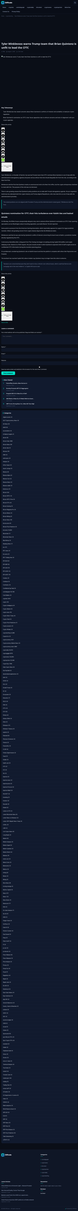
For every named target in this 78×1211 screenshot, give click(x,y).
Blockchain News (7, 537)
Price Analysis (6, 961)
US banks (5, 1092)
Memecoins (6, 865)
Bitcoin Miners (6, 513)
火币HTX (5, 1140)
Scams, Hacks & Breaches (10, 1006)
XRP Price (5, 1126)
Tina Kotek (6, 1068)
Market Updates (7, 848)
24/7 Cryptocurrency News (10, 420)
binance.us (5, 489)
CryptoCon (6, 636)
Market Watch (6, 852)
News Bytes (6, 900)
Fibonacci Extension (8, 739)
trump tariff (6, 1088)
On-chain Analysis (7, 910)
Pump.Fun (5, 968)
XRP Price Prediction (8, 1133)
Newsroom (6, 903)
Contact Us (6, 11)
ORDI (4, 917)
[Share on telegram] (3, 140)
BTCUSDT (5, 574)
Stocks (5, 1057)
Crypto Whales (7, 629)
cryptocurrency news (8, 646)
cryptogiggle (6, 653)
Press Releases (7, 958)
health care (6, 763)
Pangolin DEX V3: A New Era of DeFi (16, 393)
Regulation (5, 975)
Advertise (68, 7)
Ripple (4, 979)
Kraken (5, 807)
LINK (4, 828)
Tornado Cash (6, 1074)
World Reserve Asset (8, 1109)
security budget (7, 1020)
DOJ (4, 684)
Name (3, 347)
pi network (5, 951)
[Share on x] (3, 130)
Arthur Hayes (6, 465)
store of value (6, 1061)
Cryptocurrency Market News (10, 643)
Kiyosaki (5, 804)
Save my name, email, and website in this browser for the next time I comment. (24, 369)
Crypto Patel (6, 619)
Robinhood (6, 989)
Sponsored (6, 1033)
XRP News (6, 1122)
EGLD (4, 701)
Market (5, 838)
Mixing (4, 879)
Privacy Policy (16, 11)
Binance (5, 472)
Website (3, 360)
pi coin (4, 948)
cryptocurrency (7, 639)
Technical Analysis (7, 1064)
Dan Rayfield (6, 670)
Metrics (5, 869)
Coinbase (5, 581)
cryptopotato (58, 7)
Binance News (6, 482)
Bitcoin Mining (6, 516)
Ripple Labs (6, 982)
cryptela (11, 7)
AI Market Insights (7, 434)
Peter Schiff (6, 941)
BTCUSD (5, 568)
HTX (4, 766)
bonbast (43, 1193)
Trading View (6, 1085)
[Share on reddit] (3, 151)
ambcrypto (6, 458)
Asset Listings (6, 468)
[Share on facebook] (3, 135)
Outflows (5, 924)
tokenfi (5, 1071)
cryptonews (47, 7)
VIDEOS (5, 1102)
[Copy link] (3, 158)
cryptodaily (30, 7)
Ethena (5, 715)
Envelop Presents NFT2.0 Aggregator (17, 388)
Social (4, 1026)
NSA (4, 907)
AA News (5, 424)
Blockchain (6, 533)
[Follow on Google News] (6, 167)
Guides (5, 759)
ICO (4, 770)
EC (3, 691)
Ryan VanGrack (7, 996)
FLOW (4, 749)
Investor (5, 800)
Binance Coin (6, 478)
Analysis (5, 461)
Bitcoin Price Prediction (9, 526)
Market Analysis (7, 842)
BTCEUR (5, 561)
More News (6, 883)
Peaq (4, 937)
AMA (4, 454)
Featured (5, 735)
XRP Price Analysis (8, 1129)
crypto (4, 602)
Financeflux (6, 746)
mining (4, 872)
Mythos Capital (7, 889)
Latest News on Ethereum (10, 818)
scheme (5, 1009)
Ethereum (5, 725)
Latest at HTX (6, 811)
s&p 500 (5, 999)
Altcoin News (6, 444)
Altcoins (5, 451)
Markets (5, 855)
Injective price (6, 783)
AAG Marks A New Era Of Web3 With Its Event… (20, 398)
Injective (5, 776)
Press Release (6, 955)
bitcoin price (6, 523)
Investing (5, 797)
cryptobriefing (9, 16)
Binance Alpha (6, 475)
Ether (4, 722)
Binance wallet (6, 485)
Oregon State (6, 920)
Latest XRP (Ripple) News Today (11, 821)
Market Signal (6, 845)
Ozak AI (5, 927)
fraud (4, 756)
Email (3, 354)
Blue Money (6, 540)
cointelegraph (20, 7)
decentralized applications (9, 674)
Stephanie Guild (7, 1050)
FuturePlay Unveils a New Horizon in (16, 383)
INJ (4, 773)
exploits (5, 732)
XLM (4, 1116)
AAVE (4, 427)
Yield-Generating (7, 1136)
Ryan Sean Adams (7, 992)
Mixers (4, 876)
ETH (4, 711)
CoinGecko (6, 585)
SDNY (4, 1013)
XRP (4, 1119)
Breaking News (7, 543)
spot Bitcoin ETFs (7, 1037)
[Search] (75, 2)
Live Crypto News (7, 831)
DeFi (4, 677)
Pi (3, 944)
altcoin (4, 437)
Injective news (6, 780)
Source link (4, 322)
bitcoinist (39, 7)
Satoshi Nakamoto (8, 1003)
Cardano (5, 578)
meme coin (6, 859)
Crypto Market (7, 609)
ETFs (4, 708)
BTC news (5, 550)
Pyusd (4, 972)
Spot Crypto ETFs (8, 1040)
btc (4, 547)
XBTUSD (5, 1112)
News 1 (5, 896)
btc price (5, 554)
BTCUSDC (6, 571)
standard (5, 1044)
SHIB (4, 1023)
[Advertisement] (39, 31)
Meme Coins (6, 862)
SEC (4, 1016)
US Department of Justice (10, 1095)
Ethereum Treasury (8, 728)
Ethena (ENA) (6, 718)
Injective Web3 (7, 790)
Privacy (5, 965)
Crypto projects (7, 626)
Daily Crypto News (8, 667)
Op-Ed (4, 913)
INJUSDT (5, 794)
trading (5, 1081)
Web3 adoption (7, 1105)
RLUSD (5, 985)
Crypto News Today (8, 615)
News (4, 893)
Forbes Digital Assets (8, 752)
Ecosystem (6, 694)
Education (5, 698)
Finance (5, 742)
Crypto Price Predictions (9, 622)
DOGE (4, 681)
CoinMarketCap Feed (8, 588)
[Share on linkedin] (3, 145)
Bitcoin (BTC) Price (8, 499)
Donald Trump (6, 687)
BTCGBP (5, 564)
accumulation (6, 431)
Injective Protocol (7, 787)
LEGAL (5, 824)
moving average (7, 886)
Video (4, 1098)
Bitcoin (5, 492)
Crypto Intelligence (8, 605)
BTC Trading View (7, 557)
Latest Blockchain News (9, 814)
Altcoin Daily (6, 441)
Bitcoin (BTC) (6, 496)
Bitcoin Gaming (7, 506)
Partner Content (7, 931)
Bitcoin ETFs (6, 502)
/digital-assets (7, 417)
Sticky (4, 1054)
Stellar (4, 1047)
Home (4, 7)
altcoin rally (6, 448)
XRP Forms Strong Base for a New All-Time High (20, 404)
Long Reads (6, 835)
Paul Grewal (6, 934)
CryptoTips (6, 663)
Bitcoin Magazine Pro (8, 509)
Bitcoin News (6, 520)
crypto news (6, 612)
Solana (4, 1030)
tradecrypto (6, 1078)
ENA (4, 705)
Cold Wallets (6, 595)
